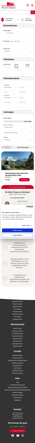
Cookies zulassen (18, 230)
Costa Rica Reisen (17, 331)
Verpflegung (5, 137)
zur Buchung (23, 147)
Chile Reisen (17, 309)
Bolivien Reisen (17, 304)
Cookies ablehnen (17, 235)
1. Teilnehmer (6, 85)
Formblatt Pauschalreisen (17, 385)
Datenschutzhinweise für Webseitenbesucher (17, 390)
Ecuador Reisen (17, 311)
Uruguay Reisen (17, 319)
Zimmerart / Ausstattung (8, 124)
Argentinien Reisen (17, 301)
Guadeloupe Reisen (17, 363)
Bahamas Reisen (18, 355)
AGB (17, 382)
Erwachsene (7, 64)
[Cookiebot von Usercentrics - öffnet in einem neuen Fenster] (26, 207)
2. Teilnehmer (6, 95)
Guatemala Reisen (17, 336)
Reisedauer (6, 48)
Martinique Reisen (17, 370)
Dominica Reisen (18, 358)
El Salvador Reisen (17, 333)
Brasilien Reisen (17, 306)
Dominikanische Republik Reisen (17, 360)
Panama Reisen (17, 346)
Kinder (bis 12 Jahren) (16, 66)
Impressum (17, 400)
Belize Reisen (17, 328)
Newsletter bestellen (17, 395)
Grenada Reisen (17, 365)
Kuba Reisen (17, 368)
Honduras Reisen (17, 338)
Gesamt (7, 179)
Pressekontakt (17, 397)
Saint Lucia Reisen (17, 373)
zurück (7, 147)
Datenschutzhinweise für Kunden (17, 387)
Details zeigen (26, 225)
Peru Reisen (17, 316)
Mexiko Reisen (17, 341)
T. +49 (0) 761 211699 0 (17, 431)
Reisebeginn (7, 30)
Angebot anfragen (17, 392)
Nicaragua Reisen (17, 343)
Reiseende (6, 41)
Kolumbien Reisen (17, 314)
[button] (28, 6)
